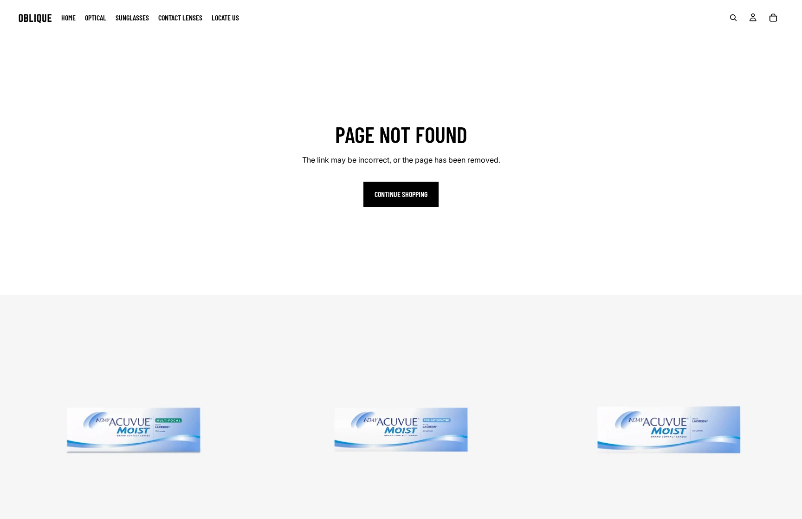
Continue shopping (401, 194)
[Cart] (773, 17)
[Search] (733, 17)
